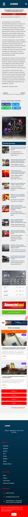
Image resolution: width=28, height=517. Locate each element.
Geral (14, 14)
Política (5, 456)
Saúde (4, 461)
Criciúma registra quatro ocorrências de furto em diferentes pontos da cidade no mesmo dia (18, 172)
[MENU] (4, 4)
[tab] (14, 331)
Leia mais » (4, 356)
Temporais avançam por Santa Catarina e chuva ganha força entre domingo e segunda (18, 246)
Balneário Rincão (7, 464)
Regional (5, 458)
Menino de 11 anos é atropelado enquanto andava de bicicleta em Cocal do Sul (18, 196)
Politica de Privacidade (8, 483)
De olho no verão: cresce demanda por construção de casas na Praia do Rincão (18, 257)
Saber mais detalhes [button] (6, 510)
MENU (4, 5)
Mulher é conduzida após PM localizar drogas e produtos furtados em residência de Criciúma (18, 221)
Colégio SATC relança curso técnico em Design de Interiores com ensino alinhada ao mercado (14, 348)
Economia (5, 448)
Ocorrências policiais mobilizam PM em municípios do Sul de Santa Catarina (18, 232)
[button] (26, 4)
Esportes (5, 451)
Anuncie (5, 478)
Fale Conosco (6, 480)
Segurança (5, 446)
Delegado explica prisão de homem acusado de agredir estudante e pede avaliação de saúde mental (18, 161)
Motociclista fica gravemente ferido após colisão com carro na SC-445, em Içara (18, 148)
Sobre (4, 475)
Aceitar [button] (14, 514)
